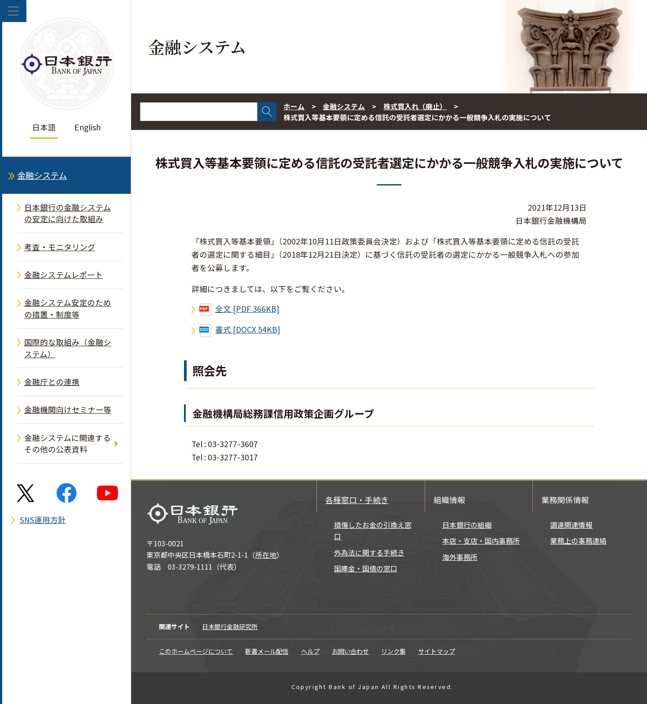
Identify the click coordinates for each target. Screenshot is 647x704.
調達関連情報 (571, 525)
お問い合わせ (350, 651)
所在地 (265, 555)
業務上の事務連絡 (578, 541)
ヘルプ (310, 651)
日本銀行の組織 (467, 525)
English (87, 127)
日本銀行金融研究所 (229, 626)
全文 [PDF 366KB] (247, 308)
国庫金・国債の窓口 (365, 568)
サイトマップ (436, 651)
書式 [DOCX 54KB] (247, 329)
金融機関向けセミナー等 (67, 409)
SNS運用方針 (43, 519)
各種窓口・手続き (357, 499)
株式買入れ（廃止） (415, 106)
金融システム (42, 175)
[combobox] (198, 111)
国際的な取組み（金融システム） (67, 348)
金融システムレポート (63, 274)
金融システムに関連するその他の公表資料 (67, 443)
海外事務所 (460, 557)
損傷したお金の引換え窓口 (373, 530)
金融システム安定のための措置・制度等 (67, 308)
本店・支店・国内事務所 (481, 541)
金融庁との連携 (52, 381)
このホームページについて (196, 651)
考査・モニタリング (60, 246)
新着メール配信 (266, 651)
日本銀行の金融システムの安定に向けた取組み (67, 213)
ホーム (294, 106)
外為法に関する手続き (369, 553)
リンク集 (393, 651)
